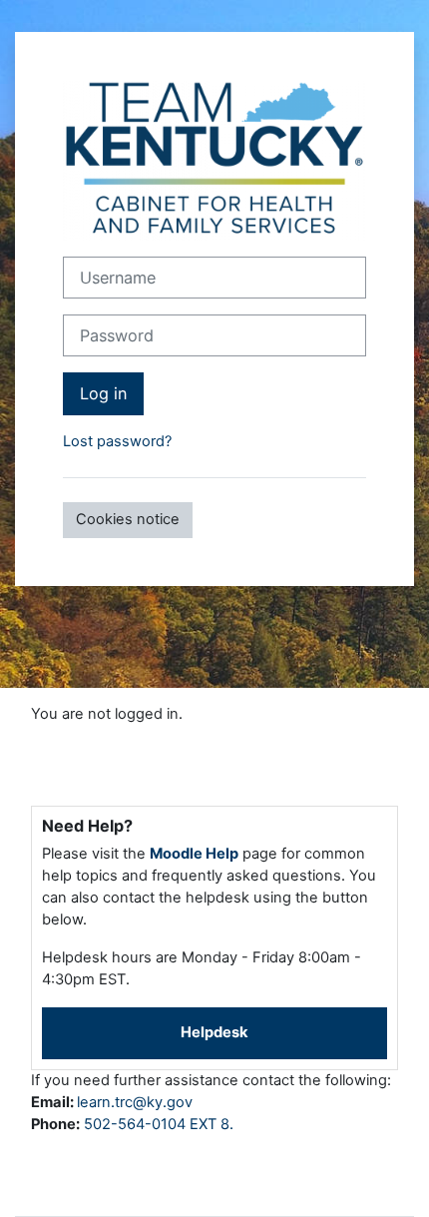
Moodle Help (194, 854)
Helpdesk (214, 1032)
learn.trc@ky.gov (135, 1102)
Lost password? (117, 441)
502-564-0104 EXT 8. (158, 1124)
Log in (103, 393)
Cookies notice (128, 519)
